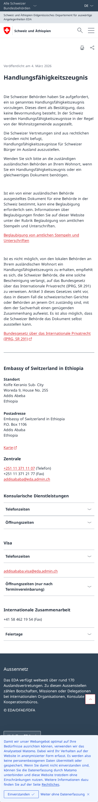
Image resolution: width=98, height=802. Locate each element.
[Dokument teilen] (92, 48)
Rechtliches (50, 784)
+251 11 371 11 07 (19, 468)
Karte (8, 447)
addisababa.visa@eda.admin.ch (31, 571)
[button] (90, 699)
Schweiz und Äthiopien (32, 31)
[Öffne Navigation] (91, 30)
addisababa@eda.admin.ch (27, 479)
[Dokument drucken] (82, 48)
